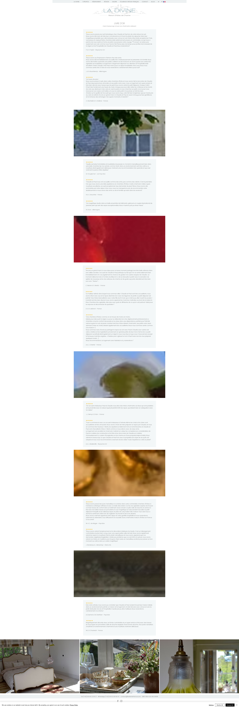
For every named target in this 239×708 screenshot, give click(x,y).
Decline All (220, 705)
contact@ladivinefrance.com (131, 696)
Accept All (230, 705)
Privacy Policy (74, 705)
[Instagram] (121, 701)
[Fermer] (237, 705)
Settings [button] (211, 705)
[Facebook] (117, 701)
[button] (76, 1)
